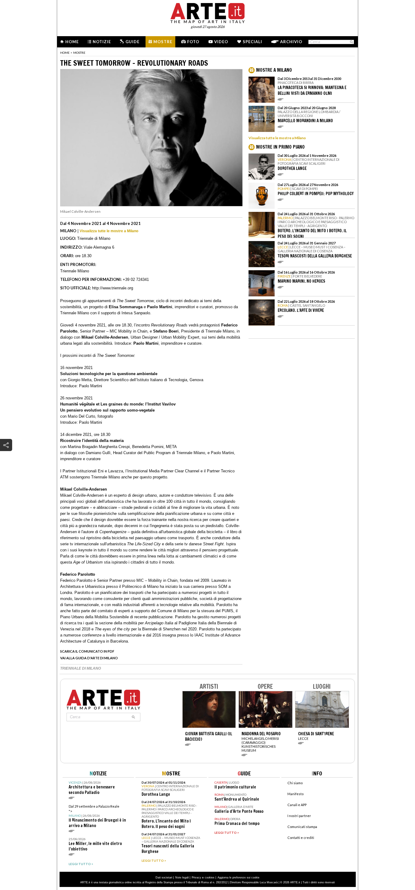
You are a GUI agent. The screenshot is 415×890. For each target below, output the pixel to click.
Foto (193, 41)
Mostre (162, 41)
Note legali (182, 877)
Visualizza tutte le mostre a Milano (109, 231)
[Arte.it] (207, 12)
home (65, 52)
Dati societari (164, 877)
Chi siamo (295, 783)
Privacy (196, 877)
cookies (209, 877)
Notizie (102, 41)
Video (221, 41)
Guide (132, 41)
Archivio (291, 41)
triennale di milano (80, 668)
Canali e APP (297, 805)
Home (72, 41)
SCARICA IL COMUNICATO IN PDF (87, 651)
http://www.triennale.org (112, 288)
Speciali (252, 41)
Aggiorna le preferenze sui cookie (238, 877)
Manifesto (295, 794)
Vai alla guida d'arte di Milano (89, 658)
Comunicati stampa (302, 827)
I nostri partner (299, 816)
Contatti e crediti (300, 838)
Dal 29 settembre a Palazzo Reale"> (97, 816)
